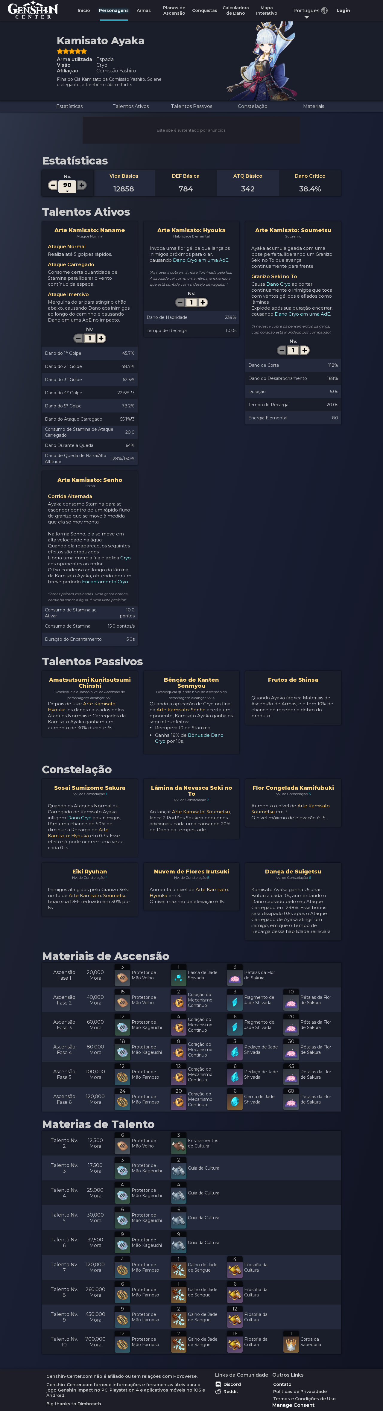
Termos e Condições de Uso (304, 1398)
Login (343, 10)
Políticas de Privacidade (300, 1391)
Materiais (313, 106)
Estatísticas (69, 106)
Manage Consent (293, 1405)
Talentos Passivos (191, 106)
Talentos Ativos (131, 106)
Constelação (253, 106)
